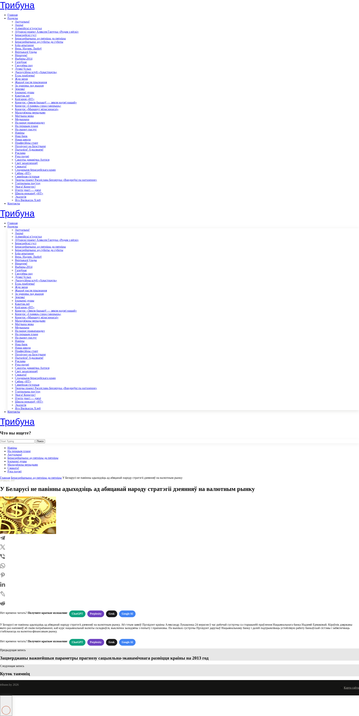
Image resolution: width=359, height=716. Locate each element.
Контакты (13, 203)
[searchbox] (17, 441)
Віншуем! (21, 55)
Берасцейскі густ (25, 35)
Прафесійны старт (26, 142)
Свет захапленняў (26, 163)
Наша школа (23, 139)
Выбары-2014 (23, 58)
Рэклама (20, 153)
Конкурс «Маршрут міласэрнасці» (37, 109)
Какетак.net (22, 95)
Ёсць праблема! (25, 75)
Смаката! (21, 166)
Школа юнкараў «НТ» (29, 193)
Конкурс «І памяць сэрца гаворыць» (38, 105)
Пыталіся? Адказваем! (29, 149)
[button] (6, 705)
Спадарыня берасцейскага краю (35, 169)
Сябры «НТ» (23, 173)
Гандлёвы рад (24, 65)
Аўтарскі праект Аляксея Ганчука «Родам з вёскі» (47, 31)
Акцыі (19, 25)
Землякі (20, 89)
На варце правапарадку (30, 122)
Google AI (127, 613)
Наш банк (21, 136)
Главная (12, 14)
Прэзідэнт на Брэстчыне (30, 146)
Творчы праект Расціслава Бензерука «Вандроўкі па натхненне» (56, 179)
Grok (112, 613)
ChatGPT (77, 613)
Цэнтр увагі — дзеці (28, 190)
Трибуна (17, 5)
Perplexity (96, 613)
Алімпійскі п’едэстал (28, 28)
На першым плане (26, 126)
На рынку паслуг (26, 129)
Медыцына (22, 119)
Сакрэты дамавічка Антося (32, 159)
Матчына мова (24, 115)
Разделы (12, 18)
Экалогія (20, 196)
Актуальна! (22, 21)
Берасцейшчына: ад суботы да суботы (39, 41)
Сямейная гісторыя (27, 176)
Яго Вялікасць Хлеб (28, 200)
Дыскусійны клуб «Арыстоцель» (36, 72)
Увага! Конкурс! (25, 186)
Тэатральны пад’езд (27, 183)
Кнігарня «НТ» (24, 99)
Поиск (40, 441)
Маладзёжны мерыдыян (30, 112)
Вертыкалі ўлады (26, 52)
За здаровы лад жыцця (29, 85)
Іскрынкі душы (24, 92)
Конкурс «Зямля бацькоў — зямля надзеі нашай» (46, 102)
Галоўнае (21, 62)
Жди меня (21, 78)
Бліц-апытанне (24, 45)
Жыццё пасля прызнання (31, 82)
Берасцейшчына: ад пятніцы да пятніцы (40, 38)
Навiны (19, 132)
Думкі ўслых (23, 68)
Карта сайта (351, 687)
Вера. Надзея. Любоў (28, 48)
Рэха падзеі (22, 156)
